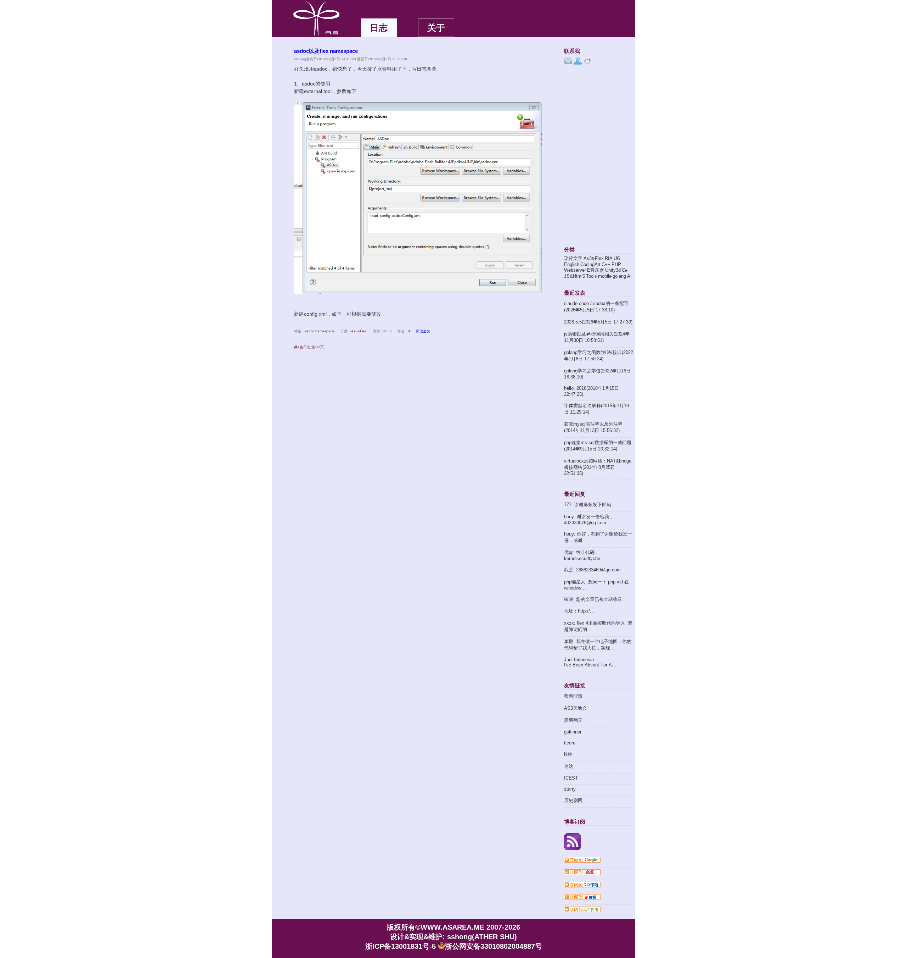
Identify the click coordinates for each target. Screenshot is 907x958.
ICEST (571, 778)
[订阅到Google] (598, 860)
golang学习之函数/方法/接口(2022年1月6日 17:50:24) (598, 355)
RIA (609, 258)
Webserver (575, 270)
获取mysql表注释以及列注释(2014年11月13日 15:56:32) (593, 427)
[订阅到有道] (598, 873)
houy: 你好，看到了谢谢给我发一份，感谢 (598, 537)
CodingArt (590, 264)
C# (624, 270)
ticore (569, 743)
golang (619, 276)
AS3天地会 (575, 708)
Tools (591, 276)
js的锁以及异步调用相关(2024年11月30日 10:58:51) (597, 337)
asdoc (310, 331)
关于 (436, 28)
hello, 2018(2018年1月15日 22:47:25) (591, 391)
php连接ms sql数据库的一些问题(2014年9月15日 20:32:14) (597, 446)
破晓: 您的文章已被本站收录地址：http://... (593, 605)
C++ (606, 264)
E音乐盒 (595, 270)
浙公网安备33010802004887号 (493, 946)
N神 (568, 754)
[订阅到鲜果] (598, 898)
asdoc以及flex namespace (326, 51)
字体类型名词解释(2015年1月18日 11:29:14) (596, 409)
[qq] (587, 61)
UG (617, 258)
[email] (568, 61)
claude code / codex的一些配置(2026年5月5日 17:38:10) (596, 306)
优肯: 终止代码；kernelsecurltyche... (584, 555)
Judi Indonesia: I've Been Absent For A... (590, 662)
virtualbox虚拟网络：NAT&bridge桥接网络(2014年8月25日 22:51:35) (597, 467)
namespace (324, 331)
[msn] (578, 61)
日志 (379, 28)
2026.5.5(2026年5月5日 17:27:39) (598, 322)
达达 (568, 766)
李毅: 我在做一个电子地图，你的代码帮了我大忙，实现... (597, 644)
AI (629, 276)
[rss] (598, 842)
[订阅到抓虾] (598, 910)
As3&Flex (359, 331)
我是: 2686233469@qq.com (592, 569)
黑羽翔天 (573, 720)
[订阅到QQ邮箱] (598, 885)
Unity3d (613, 270)
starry (570, 789)
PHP (616, 264)
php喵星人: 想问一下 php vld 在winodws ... (596, 585)
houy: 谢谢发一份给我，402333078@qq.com (589, 519)
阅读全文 (423, 331)
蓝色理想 (573, 696)
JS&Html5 (574, 276)
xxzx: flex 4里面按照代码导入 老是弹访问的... (598, 626)
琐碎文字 (573, 258)
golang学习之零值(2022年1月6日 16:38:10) (597, 374)
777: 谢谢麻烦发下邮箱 (587, 504)
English (571, 264)
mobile (605, 276)
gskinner (572, 732)
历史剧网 (573, 800)
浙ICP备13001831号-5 (400, 946)
